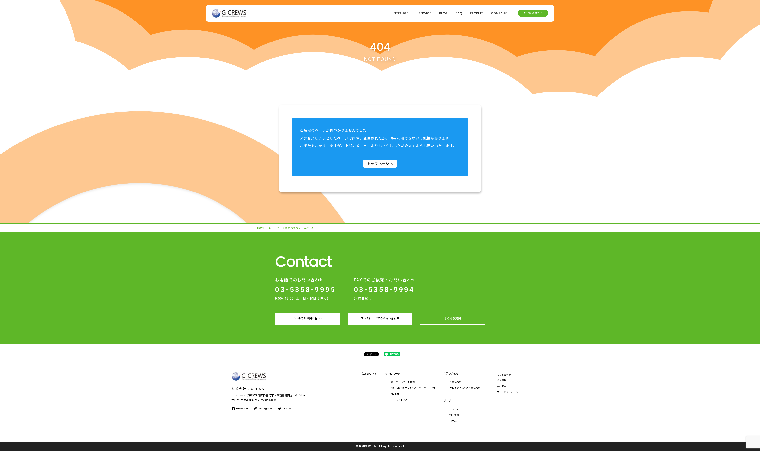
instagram (265, 408)
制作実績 (454, 415)
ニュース (454, 409)
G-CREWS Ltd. (368, 446)
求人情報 (501, 380)
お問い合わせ (533, 13)
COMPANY (499, 13)
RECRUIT (476, 13)
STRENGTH (402, 13)
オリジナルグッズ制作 (403, 382)
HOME (261, 228)
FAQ (459, 13)
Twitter (286, 408)
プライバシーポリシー (509, 392)
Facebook (242, 408)
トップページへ (380, 164)
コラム (453, 420)
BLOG (443, 13)
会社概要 (501, 386)
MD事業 (395, 394)
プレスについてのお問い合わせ (380, 318)
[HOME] (229, 16)
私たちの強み (369, 373)
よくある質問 (452, 318)
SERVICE (425, 13)
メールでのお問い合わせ (307, 318)
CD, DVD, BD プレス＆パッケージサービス (413, 388)
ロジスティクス (399, 399)
